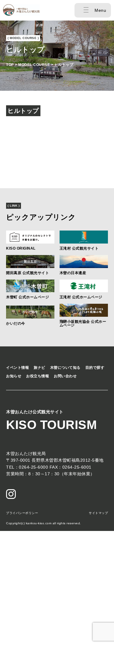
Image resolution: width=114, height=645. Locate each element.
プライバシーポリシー (22, 513)
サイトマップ (98, 513)
